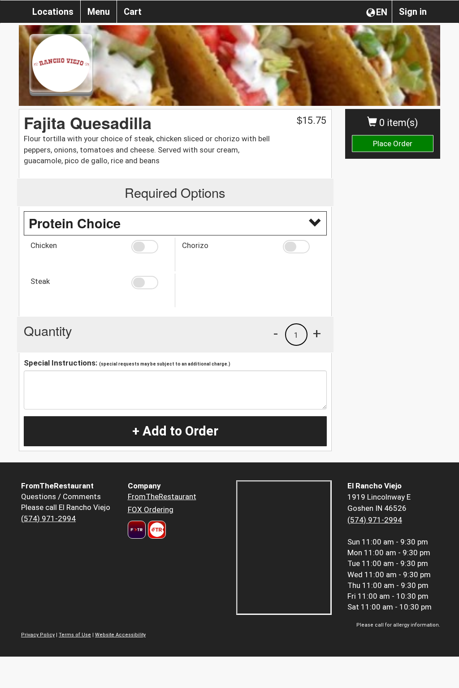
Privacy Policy (38, 635)
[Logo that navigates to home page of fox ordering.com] (156, 530)
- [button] (275, 333)
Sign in (413, 11)
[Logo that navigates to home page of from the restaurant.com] (137, 530)
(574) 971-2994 (48, 518)
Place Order (392, 143)
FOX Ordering (150, 509)
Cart (133, 11)
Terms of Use (75, 635)
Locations (53, 11)
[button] (149, 246)
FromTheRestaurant (162, 496)
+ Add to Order (175, 431)
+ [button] (317, 333)
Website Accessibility (120, 635)
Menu (98, 11)
